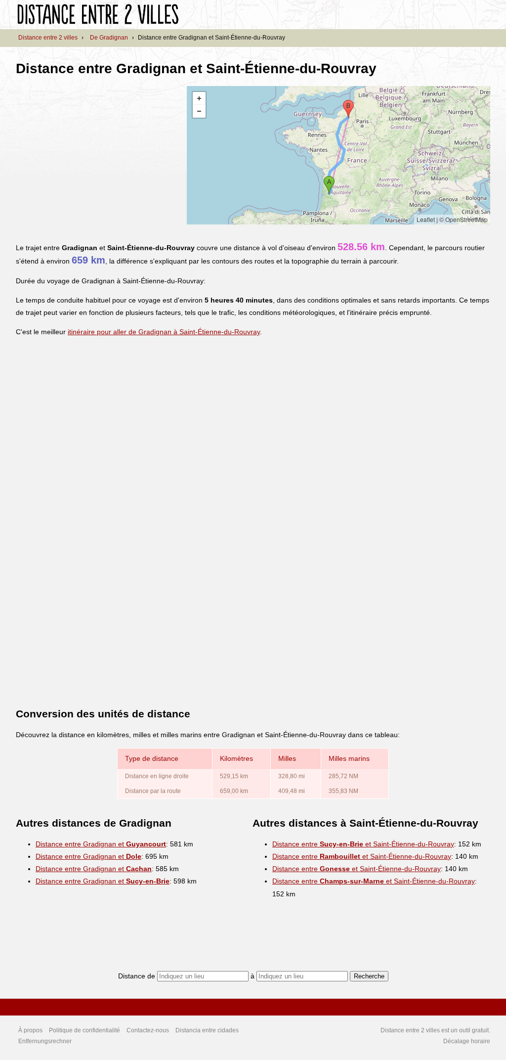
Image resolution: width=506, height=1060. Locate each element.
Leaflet (426, 219)
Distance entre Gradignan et (101, 844)
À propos (30, 1030)
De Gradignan (109, 37)
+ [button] (199, 98)
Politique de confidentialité (84, 1030)
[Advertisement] (99, 155)
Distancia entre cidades (207, 1030)
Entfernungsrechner (45, 1041)
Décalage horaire (466, 1041)
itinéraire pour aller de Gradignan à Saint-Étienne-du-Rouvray (164, 332)
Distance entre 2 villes (48, 37)
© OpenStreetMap (463, 219)
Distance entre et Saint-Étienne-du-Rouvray (363, 844)
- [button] (199, 111)
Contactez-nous (147, 1030)
